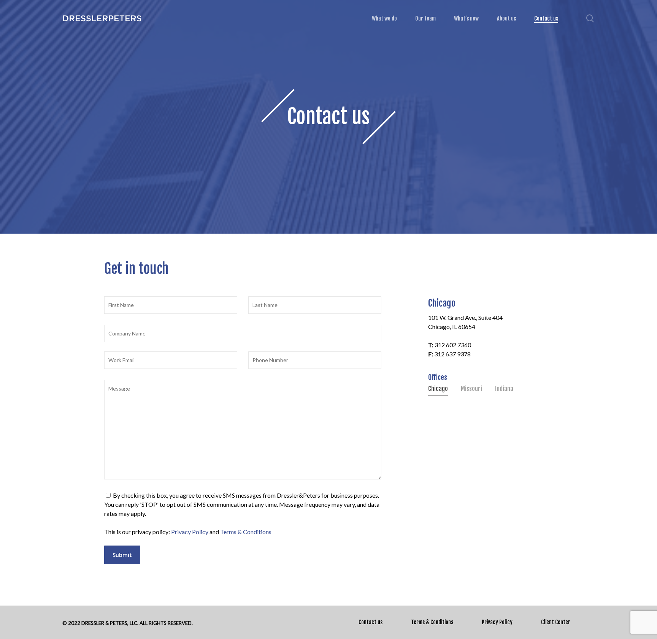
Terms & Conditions (245, 531)
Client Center (555, 622)
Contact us (370, 622)
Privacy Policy (189, 531)
